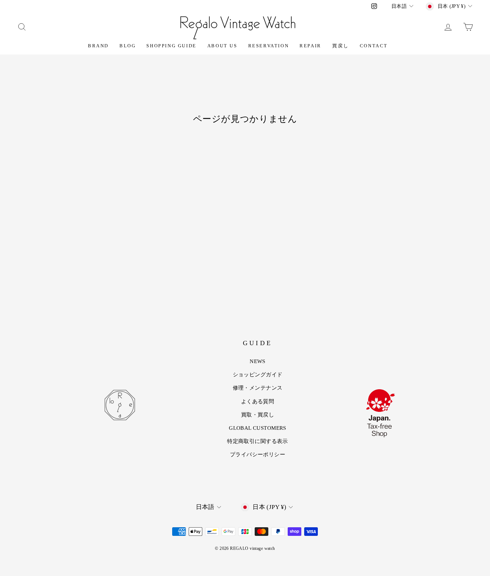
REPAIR (310, 45)
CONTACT (374, 45)
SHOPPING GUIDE (171, 45)
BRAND (98, 45)
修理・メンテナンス (258, 388)
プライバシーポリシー (257, 454)
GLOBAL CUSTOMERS (257, 428)
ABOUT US (222, 45)
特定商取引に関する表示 (257, 441)
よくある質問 (257, 401)
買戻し (340, 45)
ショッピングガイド (258, 374)
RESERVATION (268, 45)
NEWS (257, 361)
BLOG (127, 45)
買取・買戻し (257, 415)
